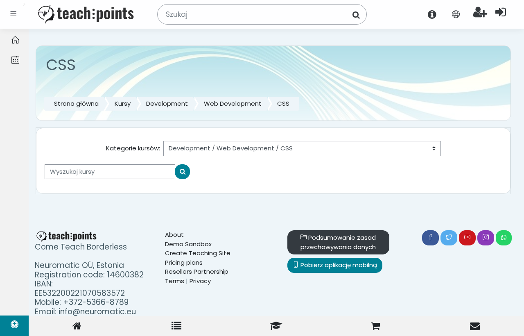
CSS (283, 103)
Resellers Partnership (196, 271)
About (174, 234)
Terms (174, 281)
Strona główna (76, 103)
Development (167, 103)
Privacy (200, 281)
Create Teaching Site (197, 253)
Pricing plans (184, 262)
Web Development (233, 103)
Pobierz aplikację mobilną (338, 265)
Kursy (123, 103)
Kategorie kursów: (133, 148)
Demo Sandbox (188, 244)
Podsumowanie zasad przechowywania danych (338, 242)
